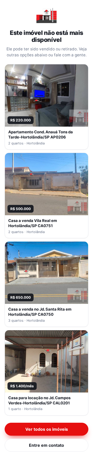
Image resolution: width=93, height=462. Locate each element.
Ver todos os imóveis (46, 429)
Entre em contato (46, 445)
